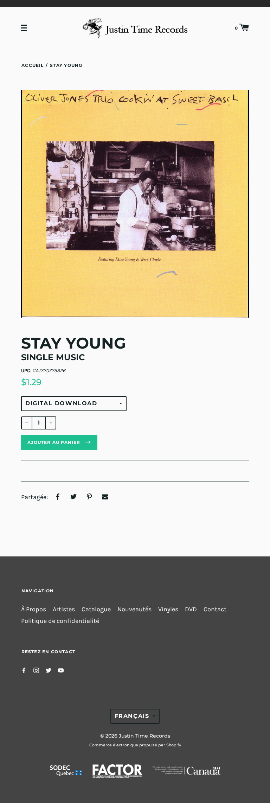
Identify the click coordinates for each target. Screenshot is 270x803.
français (132, 716)
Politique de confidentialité (60, 621)
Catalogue (96, 609)
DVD (191, 609)
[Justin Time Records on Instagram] (36, 670)
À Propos (33, 609)
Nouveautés (134, 609)
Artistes (64, 609)
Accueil (32, 65)
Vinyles (168, 609)
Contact (215, 609)
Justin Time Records (144, 736)
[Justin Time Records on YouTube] (61, 670)
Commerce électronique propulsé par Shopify (135, 745)
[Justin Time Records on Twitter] (48, 670)
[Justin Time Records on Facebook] (24, 670)
